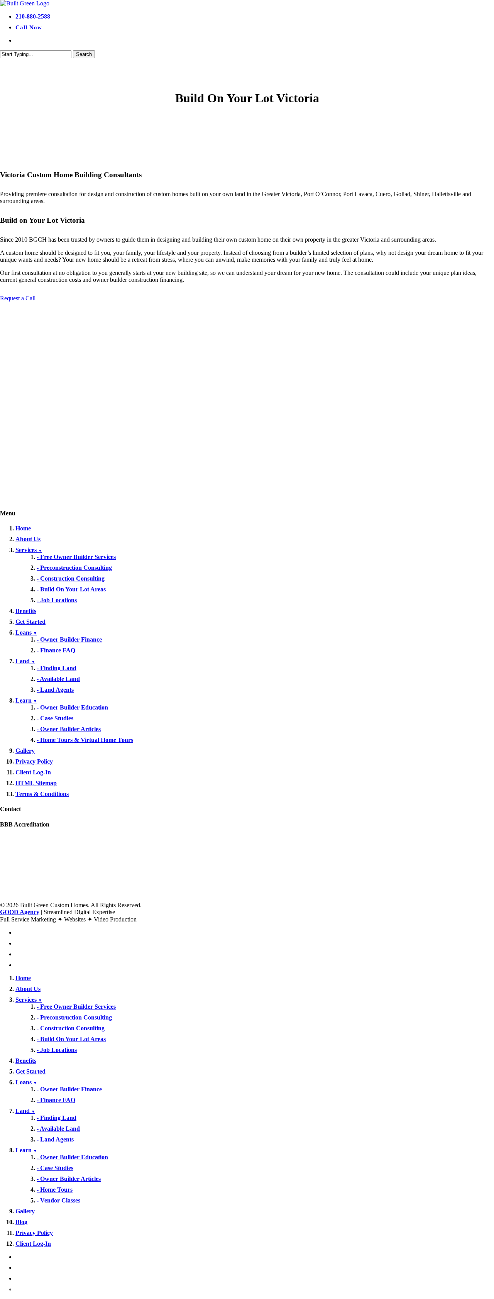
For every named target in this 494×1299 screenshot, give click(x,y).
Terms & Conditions (42, 794)
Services (28, 550)
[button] (18, 298)
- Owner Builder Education (72, 707)
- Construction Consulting (71, 578)
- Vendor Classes (58, 1200)
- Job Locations (57, 600)
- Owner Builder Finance (69, 639)
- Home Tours (55, 1189)
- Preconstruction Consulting (74, 567)
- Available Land (58, 679)
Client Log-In (33, 772)
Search (84, 54)
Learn (26, 700)
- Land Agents (55, 689)
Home (23, 528)
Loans (26, 632)
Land (25, 661)
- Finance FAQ (56, 650)
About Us (28, 539)
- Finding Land (56, 668)
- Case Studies (55, 718)
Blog (21, 1222)
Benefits (25, 611)
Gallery (25, 750)
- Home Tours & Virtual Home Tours (85, 740)
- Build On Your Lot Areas (71, 589)
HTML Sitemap (36, 783)
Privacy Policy (34, 761)
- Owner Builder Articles (69, 729)
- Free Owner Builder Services (76, 557)
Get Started (30, 621)
